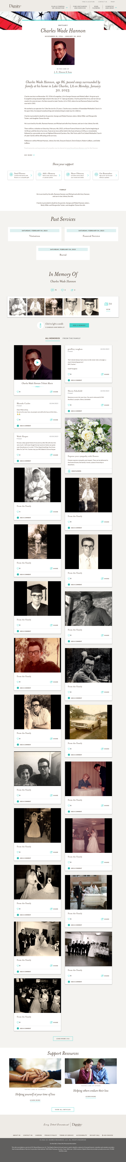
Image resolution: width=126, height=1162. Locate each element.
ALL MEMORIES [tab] (52, 338)
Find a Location (88, 1)
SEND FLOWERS (76, 471)
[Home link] (15, 6)
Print (113, 1)
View (108, 309)
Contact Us (102, 1)
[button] (59, 7)
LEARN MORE (35, 1100)
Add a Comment (76, 380)
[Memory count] (52, 290)
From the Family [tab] (72, 338)
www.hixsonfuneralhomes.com (77, 148)
